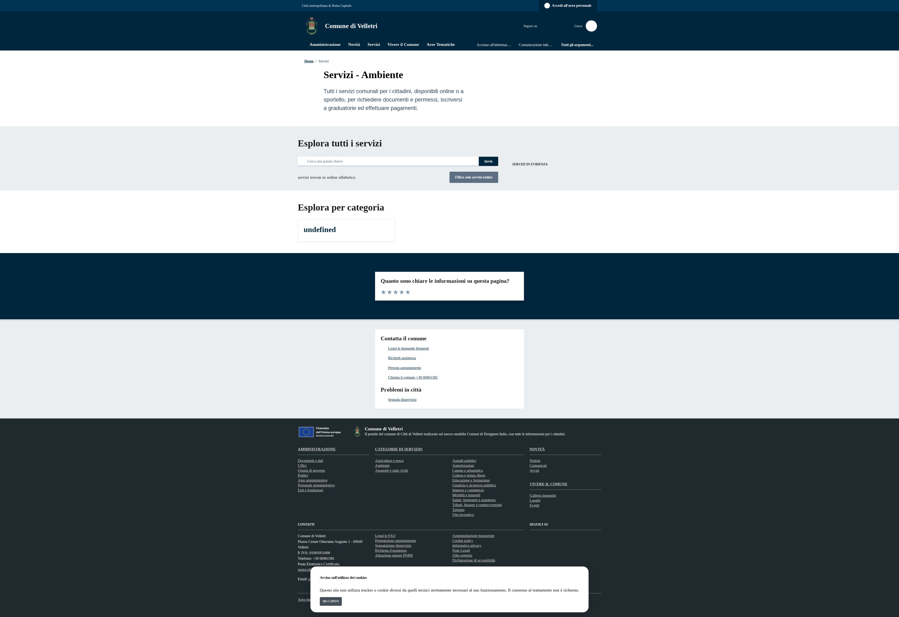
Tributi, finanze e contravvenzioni (477, 505)
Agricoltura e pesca (389, 461)
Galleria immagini (543, 495)
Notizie (535, 461)
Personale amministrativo (316, 485)
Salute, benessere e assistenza (474, 500)
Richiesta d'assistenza (391, 550)
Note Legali (461, 550)
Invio (488, 161)
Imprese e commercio (468, 490)
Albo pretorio (462, 555)
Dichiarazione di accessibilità (473, 560)
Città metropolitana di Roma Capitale (326, 5)
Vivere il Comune (548, 484)
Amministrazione (317, 449)
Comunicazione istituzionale (538, 45)
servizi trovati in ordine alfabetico (326, 177)
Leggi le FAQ (385, 536)
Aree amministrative (313, 480)
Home (309, 61)
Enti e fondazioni (310, 490)
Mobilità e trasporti (466, 495)
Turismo (458, 510)
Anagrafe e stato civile (391, 470)
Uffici (302, 466)
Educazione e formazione (471, 480)
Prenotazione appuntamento (395, 541)
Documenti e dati (310, 461)
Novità (537, 449)
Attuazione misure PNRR (394, 555)
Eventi (534, 505)
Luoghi (535, 500)
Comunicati (538, 466)
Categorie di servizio (398, 449)
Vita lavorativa (463, 515)
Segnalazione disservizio (393, 546)
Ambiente (382, 466)
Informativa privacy (466, 546)
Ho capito (331, 601)
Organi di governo (311, 470)
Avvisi (534, 470)
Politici (303, 475)
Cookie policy (462, 541)
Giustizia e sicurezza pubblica (474, 485)
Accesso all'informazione (495, 45)
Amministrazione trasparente (473, 536)
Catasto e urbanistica (467, 470)
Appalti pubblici (464, 461)
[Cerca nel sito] (591, 26)
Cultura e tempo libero (468, 475)
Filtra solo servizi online (474, 177)
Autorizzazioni (463, 466)
